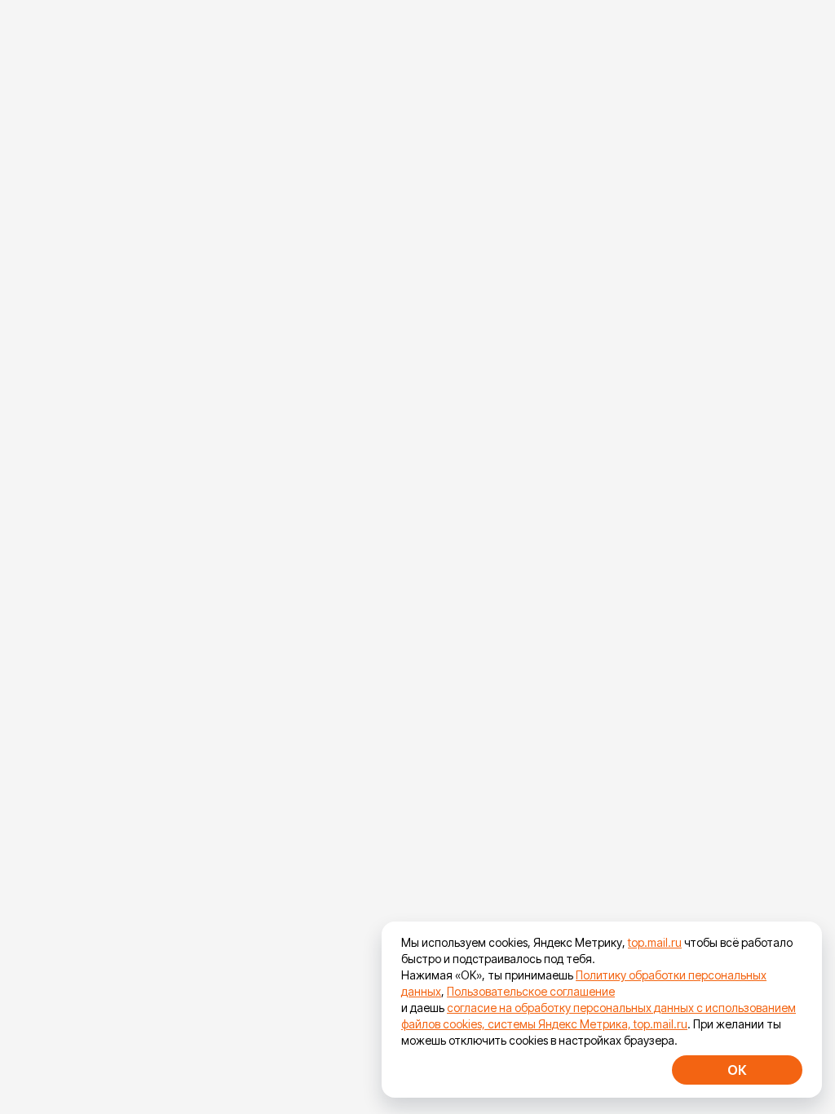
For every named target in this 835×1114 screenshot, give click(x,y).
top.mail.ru (655, 942)
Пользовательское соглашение (531, 991)
